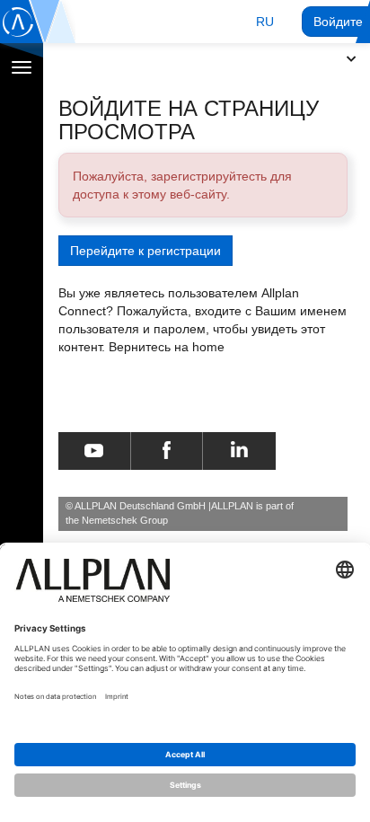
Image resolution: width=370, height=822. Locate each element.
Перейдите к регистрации (145, 250)
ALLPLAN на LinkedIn (239, 451)
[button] (264, 21)
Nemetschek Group (125, 520)
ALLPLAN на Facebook (167, 451)
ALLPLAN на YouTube (93, 451)
